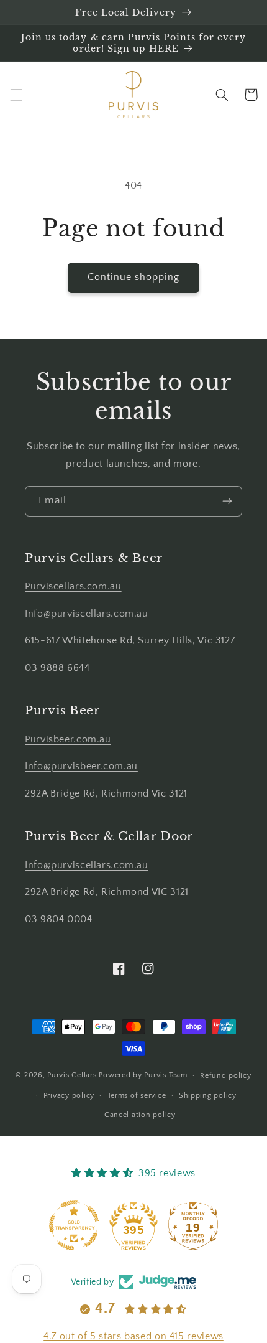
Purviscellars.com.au (73, 586)
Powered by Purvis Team (143, 1075)
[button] (16, 94)
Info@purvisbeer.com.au (81, 766)
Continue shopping (134, 277)
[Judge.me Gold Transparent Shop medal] (74, 1225)
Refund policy (225, 1076)
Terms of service (136, 1096)
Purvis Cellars (71, 1075)
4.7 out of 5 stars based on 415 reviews (133, 1336)
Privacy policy (68, 1096)
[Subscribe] (227, 501)
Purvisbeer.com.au (68, 739)
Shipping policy (208, 1096)
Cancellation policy (140, 1115)
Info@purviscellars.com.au (86, 614)
